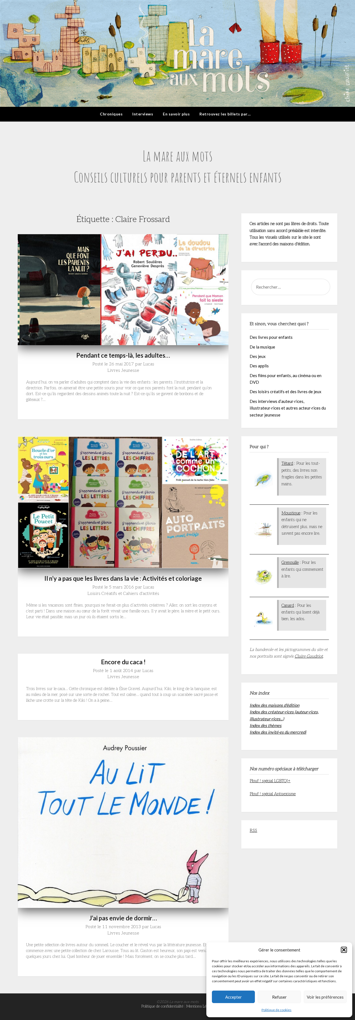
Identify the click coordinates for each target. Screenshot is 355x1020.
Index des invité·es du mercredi (278, 731)
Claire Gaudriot (309, 656)
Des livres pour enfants (271, 337)
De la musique (262, 346)
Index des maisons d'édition (274, 705)
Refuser (279, 996)
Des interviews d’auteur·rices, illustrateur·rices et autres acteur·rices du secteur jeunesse (288, 408)
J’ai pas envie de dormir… (123, 918)
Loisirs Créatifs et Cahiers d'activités (123, 593)
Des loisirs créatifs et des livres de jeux (285, 391)
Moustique (291, 513)
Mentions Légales (200, 1006)
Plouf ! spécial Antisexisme (273, 793)
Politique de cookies (276, 1010)
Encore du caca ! (123, 662)
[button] (344, 950)
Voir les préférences (325, 996)
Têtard (287, 463)
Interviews (142, 114)
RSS (253, 830)
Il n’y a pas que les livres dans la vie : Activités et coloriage (123, 578)
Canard (288, 605)
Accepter (233, 996)
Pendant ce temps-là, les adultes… (123, 355)
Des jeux (258, 356)
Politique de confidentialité (162, 1006)
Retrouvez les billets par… (225, 114)
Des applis (259, 365)
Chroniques (111, 114)
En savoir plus (176, 114)
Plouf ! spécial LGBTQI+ (270, 780)
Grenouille (290, 562)
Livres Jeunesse (123, 370)
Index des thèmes (266, 725)
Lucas (148, 364)
